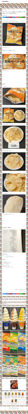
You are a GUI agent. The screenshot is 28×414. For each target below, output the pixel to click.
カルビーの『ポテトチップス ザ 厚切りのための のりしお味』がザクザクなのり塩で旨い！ (15, 397)
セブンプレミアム (16, 9)
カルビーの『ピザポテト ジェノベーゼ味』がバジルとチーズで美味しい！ (15, 403)
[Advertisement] (14, 5)
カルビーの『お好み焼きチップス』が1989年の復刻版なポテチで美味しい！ (12, 397)
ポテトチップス (23, 289)
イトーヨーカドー (11, 9)
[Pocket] (17, 17)
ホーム (3, 9)
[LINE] (20, 17)
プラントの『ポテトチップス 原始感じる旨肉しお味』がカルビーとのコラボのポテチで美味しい (5, 397)
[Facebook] (7, 17)
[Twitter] (4, 17)
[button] (3, 383)
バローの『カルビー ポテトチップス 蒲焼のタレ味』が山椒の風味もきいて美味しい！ (8, 397)
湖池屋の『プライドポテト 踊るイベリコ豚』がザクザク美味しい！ (12, 403)
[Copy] (23, 17)
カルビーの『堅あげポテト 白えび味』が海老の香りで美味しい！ (19, 397)
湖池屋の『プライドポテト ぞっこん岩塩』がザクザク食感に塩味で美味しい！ (22, 397)
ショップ (7, 9)
